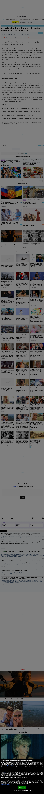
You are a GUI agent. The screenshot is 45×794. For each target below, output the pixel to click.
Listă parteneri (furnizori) (5, 784)
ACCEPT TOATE (22, 787)
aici (5, 772)
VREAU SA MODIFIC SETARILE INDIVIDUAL (22, 790)
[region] (22, 776)
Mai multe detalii (10, 765)
